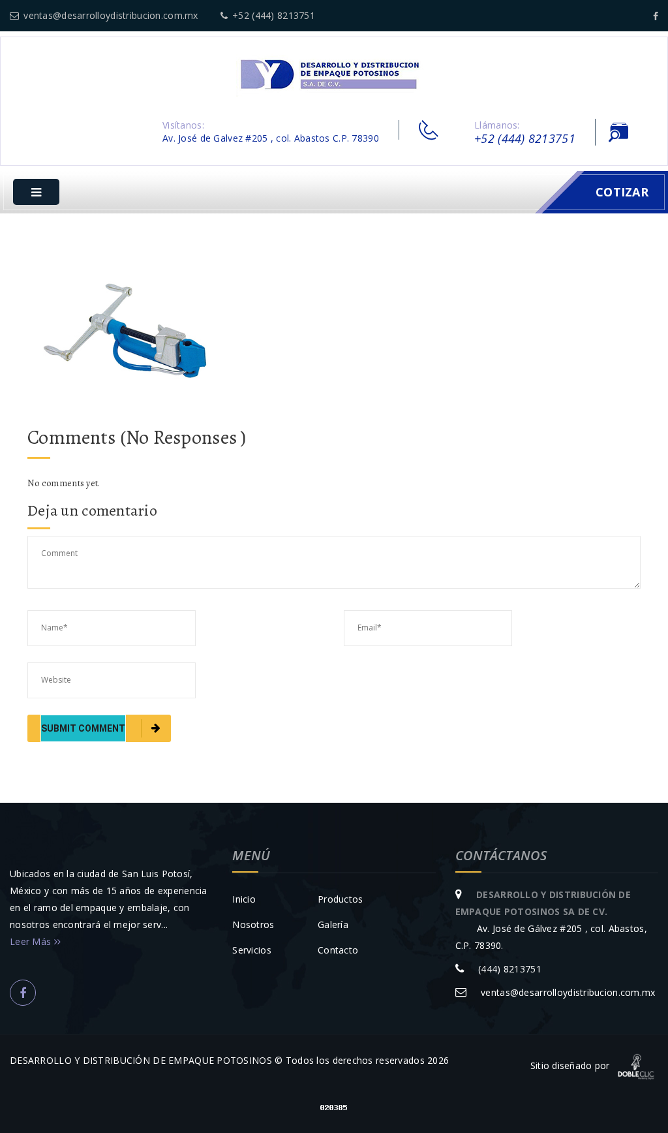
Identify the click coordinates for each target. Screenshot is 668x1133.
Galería (333, 924)
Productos (340, 899)
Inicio (244, 899)
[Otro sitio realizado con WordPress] (334, 74)
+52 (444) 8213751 (273, 15)
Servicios (251, 950)
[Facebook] (655, 16)
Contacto (338, 950)
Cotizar (622, 192)
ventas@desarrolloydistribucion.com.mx (110, 15)
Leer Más (32, 941)
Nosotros (253, 924)
